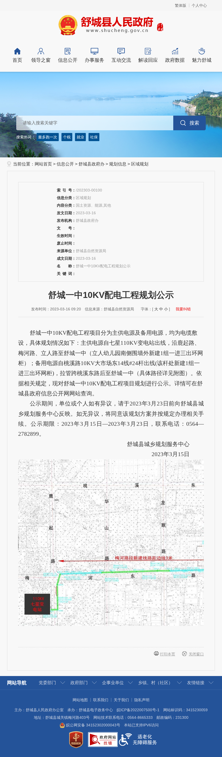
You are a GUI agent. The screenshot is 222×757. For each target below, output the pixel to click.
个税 (67, 137)
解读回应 (148, 60)
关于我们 (121, 700)
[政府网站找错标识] (103, 739)
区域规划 (139, 164)
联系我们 (100, 700)
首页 (17, 60)
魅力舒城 (201, 60)
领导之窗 (41, 60)
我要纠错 (183, 309)
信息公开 (67, 60)
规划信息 (117, 164)
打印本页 (167, 654)
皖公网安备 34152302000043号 (92, 725)
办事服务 (94, 60)
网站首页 (43, 164)
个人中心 (199, 5)
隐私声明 (141, 700)
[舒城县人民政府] (111, 24)
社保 (94, 137)
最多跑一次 (47, 137)
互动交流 (121, 60)
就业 (80, 137)
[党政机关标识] (76, 739)
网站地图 (80, 700)
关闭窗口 (196, 654)
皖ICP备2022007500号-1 (138, 710)
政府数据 (175, 60)
